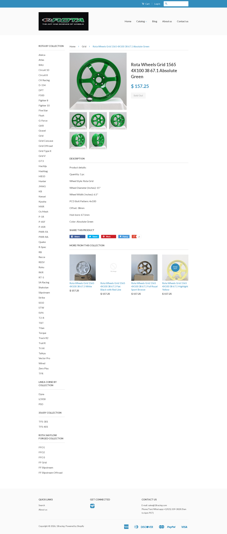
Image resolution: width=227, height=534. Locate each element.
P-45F (42, 221)
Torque (42, 332)
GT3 (41, 160)
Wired (42, 363)
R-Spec (42, 246)
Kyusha (42, 201)
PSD (41, 404)
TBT (41, 322)
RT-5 (41, 277)
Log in (157, 3)
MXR (41, 206)
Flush (41, 115)
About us (167, 21)
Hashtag (43, 171)
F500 (41, 95)
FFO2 (42, 452)
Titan (41, 327)
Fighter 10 (44, 105)
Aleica (42, 54)
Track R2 (43, 337)
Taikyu (42, 353)
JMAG (42, 186)
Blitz (41, 64)
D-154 (42, 85)
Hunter (42, 181)
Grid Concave (46, 140)
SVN (41, 312)
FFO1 (42, 447)
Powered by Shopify (74, 526)
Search (42, 505)
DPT (41, 90)
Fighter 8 (43, 100)
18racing (61, 526)
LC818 (42, 399)
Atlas (41, 59)
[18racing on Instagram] (92, 507)
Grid (41, 135)
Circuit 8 (43, 75)
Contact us (182, 21)
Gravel (42, 130)
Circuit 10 (44, 69)
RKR (41, 272)
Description (77, 158)
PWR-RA (43, 236)
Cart (147, 3)
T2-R (41, 317)
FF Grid (43, 462)
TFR (41, 373)
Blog (154, 21)
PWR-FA (43, 231)
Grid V (42, 155)
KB (40, 191)
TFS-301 (43, 421)
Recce (42, 257)
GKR (41, 125)
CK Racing (44, 80)
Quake (42, 241)
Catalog (140, 21)
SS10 (41, 302)
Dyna (41, 394)
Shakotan (43, 287)
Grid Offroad (46, 145)
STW (41, 307)
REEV (42, 262)
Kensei (42, 196)
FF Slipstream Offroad (50, 472)
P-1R (41, 216)
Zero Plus (44, 368)
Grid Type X (45, 150)
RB (40, 252)
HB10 (42, 176)
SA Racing (44, 282)
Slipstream (44, 292)
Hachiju (43, 166)
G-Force (43, 120)
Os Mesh (43, 211)
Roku (41, 267)
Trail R (42, 343)
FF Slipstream (46, 467)
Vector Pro (44, 358)
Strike (42, 297)
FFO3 (42, 457)
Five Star (43, 110)
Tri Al (41, 348)
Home (128, 21)
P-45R (42, 226)
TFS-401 (43, 426)
